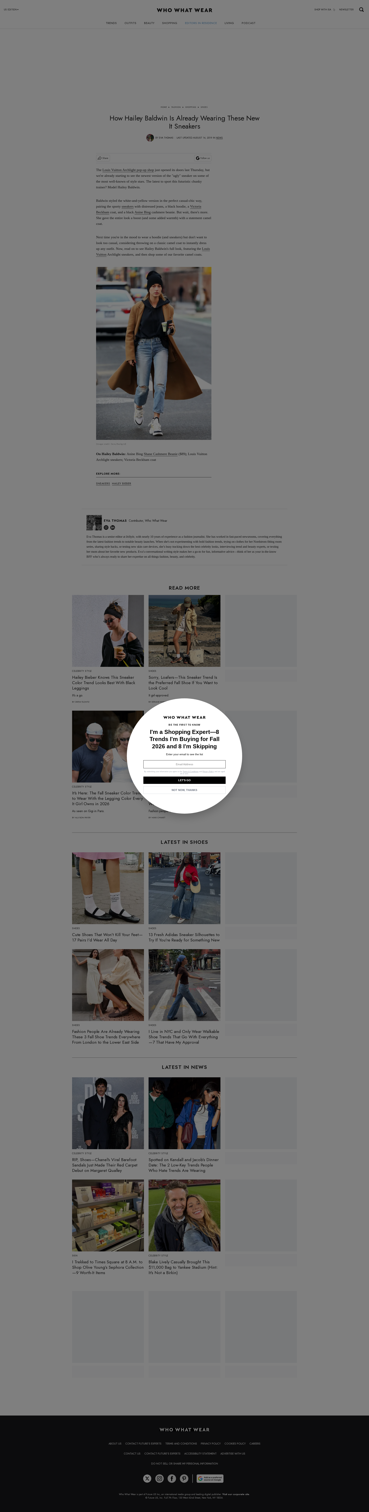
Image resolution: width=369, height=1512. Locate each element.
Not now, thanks (184, 790)
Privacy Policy (208, 772)
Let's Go (184, 780)
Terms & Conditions (191, 772)
